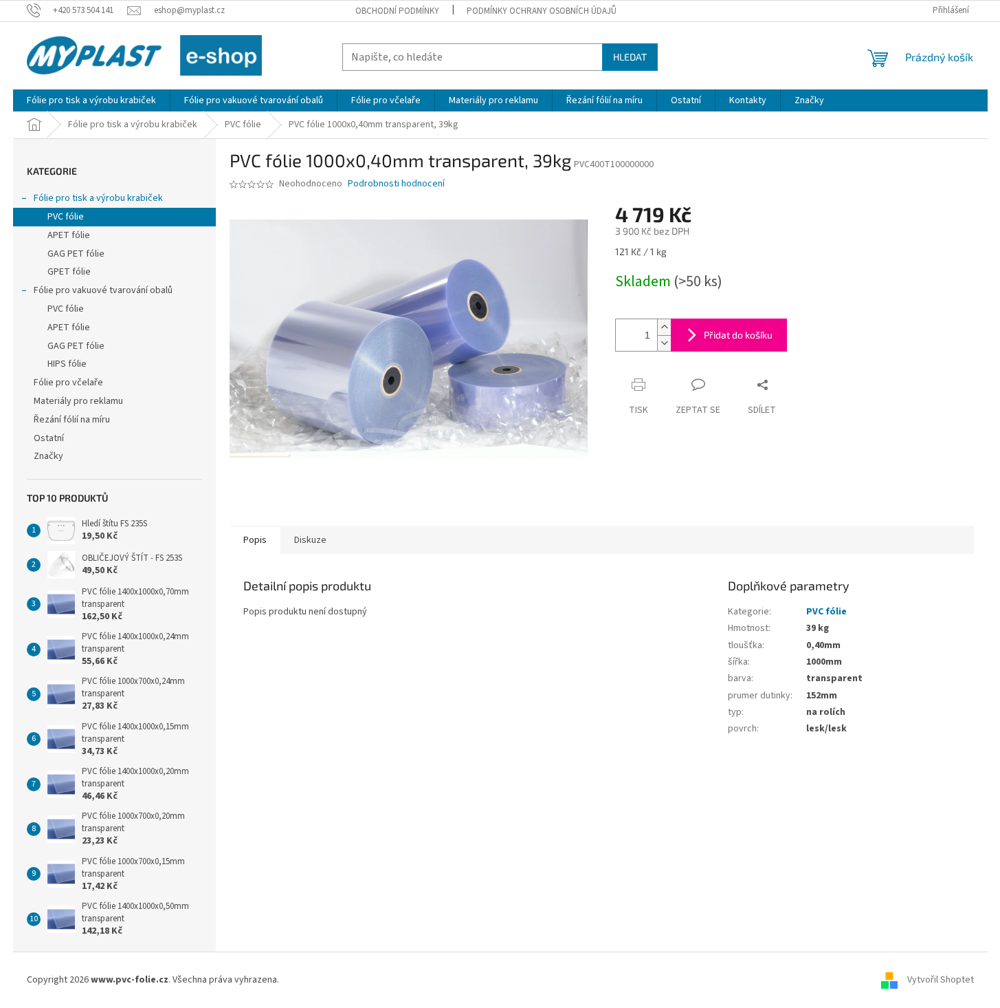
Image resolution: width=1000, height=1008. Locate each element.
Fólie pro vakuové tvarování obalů (103, 290)
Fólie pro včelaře (68, 382)
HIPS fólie (67, 364)
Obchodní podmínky (397, 11)
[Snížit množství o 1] (664, 343)
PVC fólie (65, 217)
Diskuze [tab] (310, 540)
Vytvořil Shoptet (940, 980)
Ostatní (49, 438)
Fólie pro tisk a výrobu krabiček (98, 198)
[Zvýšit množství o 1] (664, 327)
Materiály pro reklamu (78, 401)
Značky (48, 456)
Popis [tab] (255, 540)
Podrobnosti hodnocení (396, 184)
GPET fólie (69, 272)
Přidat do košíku (738, 335)
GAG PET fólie (75, 254)
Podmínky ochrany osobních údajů (541, 11)
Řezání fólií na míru (72, 420)
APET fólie (68, 235)
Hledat (630, 57)
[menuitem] (91, 100)
